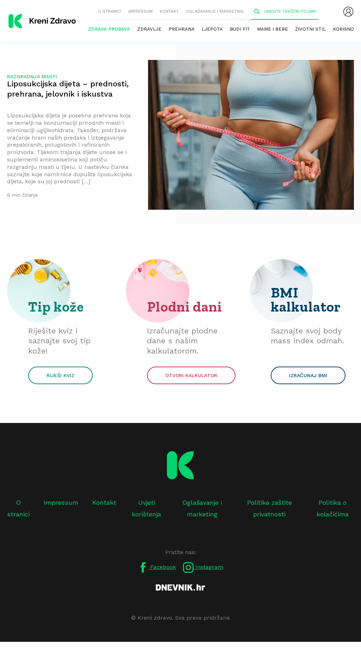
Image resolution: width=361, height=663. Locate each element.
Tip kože (56, 306)
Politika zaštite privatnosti (269, 508)
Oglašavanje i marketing (215, 11)
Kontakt (169, 11)
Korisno (343, 29)
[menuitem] (348, 11)
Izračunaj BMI (308, 375)
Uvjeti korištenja (146, 508)
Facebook (162, 567)
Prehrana (182, 29)
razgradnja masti (32, 76)
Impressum (140, 11)
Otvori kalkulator (191, 375)
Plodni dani (184, 306)
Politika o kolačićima (333, 508)
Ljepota (212, 29)
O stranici (109, 11)
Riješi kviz (60, 375)
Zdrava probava (109, 29)
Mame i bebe (272, 29)
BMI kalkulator (306, 299)
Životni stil (310, 29)
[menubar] (348, 11)
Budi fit (240, 29)
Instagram (208, 567)
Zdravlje (149, 29)
